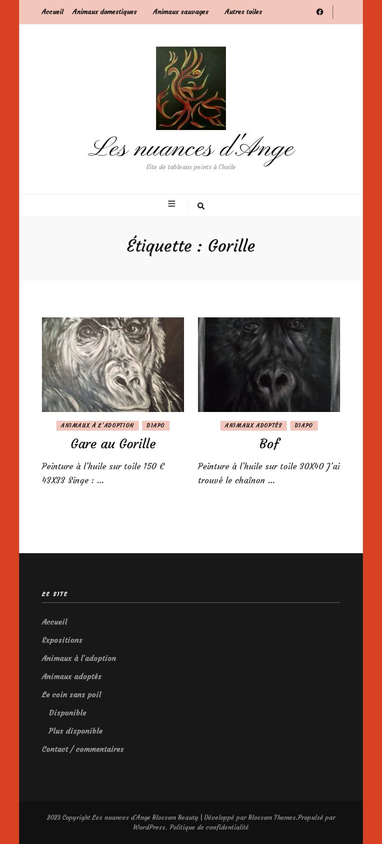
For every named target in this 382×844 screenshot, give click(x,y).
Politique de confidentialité (209, 827)
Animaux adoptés (253, 425)
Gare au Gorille (113, 444)
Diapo (156, 425)
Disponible (67, 712)
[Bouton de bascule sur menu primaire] (172, 204)
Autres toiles (243, 11)
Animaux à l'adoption (97, 425)
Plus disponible (75, 730)
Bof (269, 444)
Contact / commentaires (83, 749)
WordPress (149, 827)
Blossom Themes (272, 817)
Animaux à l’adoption (79, 658)
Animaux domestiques (105, 11)
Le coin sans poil (71, 694)
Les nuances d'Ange (191, 148)
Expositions (62, 640)
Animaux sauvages (181, 11)
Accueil (52, 11)
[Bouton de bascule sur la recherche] (201, 206)
